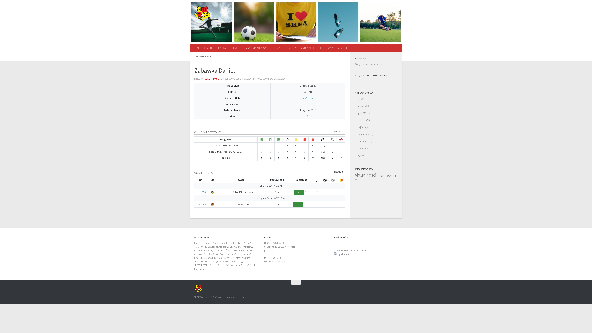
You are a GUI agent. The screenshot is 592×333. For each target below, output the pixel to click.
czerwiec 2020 (363, 120)
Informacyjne (386, 175)
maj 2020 (361, 127)
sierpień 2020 (363, 106)
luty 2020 (361, 148)
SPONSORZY (290, 47)
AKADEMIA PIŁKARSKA (256, 47)
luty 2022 (361, 98)
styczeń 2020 (363, 155)
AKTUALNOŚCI (308, 47)
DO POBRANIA (326, 47)
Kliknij (357, 64)
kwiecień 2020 (363, 134)
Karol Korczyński (210, 78)
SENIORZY (237, 47)
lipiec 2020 (362, 113)
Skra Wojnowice (308, 98)
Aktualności (365, 175)
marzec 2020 (363, 141)
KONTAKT (342, 47)
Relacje (357, 180)
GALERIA (276, 47)
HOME (197, 47)
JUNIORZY (223, 47)
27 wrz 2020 (201, 204)
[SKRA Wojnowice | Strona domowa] (202, 14)
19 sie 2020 (201, 192)
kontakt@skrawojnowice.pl (277, 261)
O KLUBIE (208, 47)
